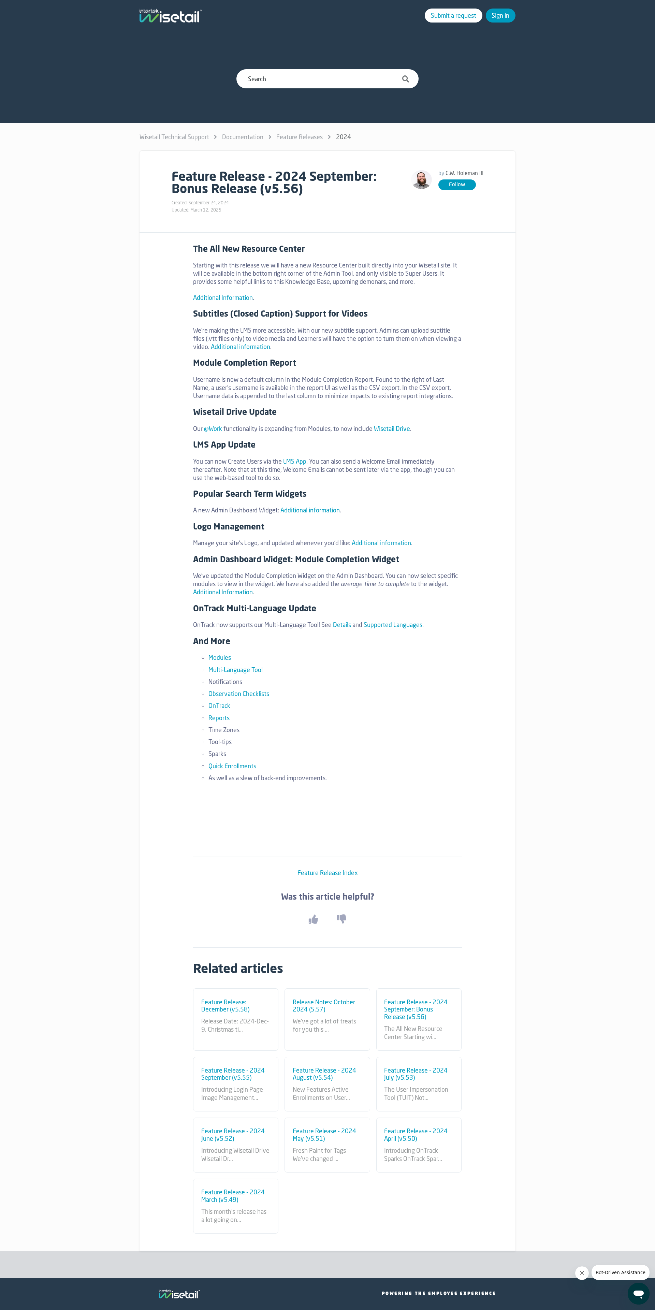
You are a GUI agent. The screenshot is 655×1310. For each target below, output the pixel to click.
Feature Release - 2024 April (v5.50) (416, 1134)
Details (342, 625)
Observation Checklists (238, 693)
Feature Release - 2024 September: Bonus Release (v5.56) (416, 1010)
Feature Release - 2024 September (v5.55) (233, 1074)
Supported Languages (393, 625)
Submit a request (453, 15)
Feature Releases (299, 137)
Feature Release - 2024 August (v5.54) (324, 1074)
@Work (213, 428)
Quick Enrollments (232, 766)
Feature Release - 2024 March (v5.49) (233, 1196)
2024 (343, 137)
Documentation (242, 137)
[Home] (171, 16)
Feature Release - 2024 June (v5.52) (233, 1134)
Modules (219, 657)
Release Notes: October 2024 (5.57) (324, 1006)
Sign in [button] (500, 15)
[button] (313, 919)
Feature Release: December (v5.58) (225, 1006)
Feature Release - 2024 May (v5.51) (324, 1134)
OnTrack (219, 705)
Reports (219, 718)
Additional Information (223, 297)
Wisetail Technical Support (174, 137)
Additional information (240, 347)
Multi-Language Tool (235, 670)
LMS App (294, 461)
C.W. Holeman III (464, 173)
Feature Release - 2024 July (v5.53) (416, 1074)
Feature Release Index (327, 873)
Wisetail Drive (392, 428)
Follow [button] (457, 184)
